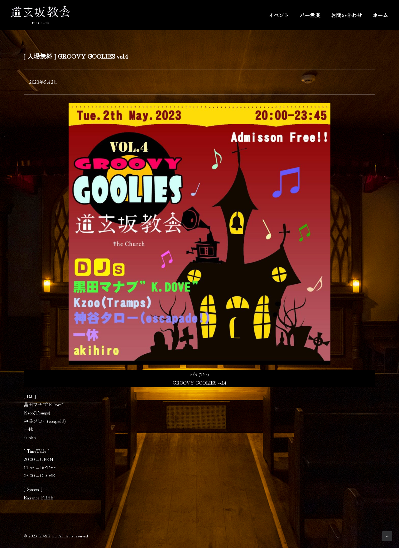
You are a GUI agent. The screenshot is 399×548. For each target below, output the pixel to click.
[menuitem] (281, 15)
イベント (278, 15)
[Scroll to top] (387, 535)
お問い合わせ (347, 15)
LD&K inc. (47, 536)
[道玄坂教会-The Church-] (40, 15)
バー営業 (310, 15)
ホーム (380, 15)
